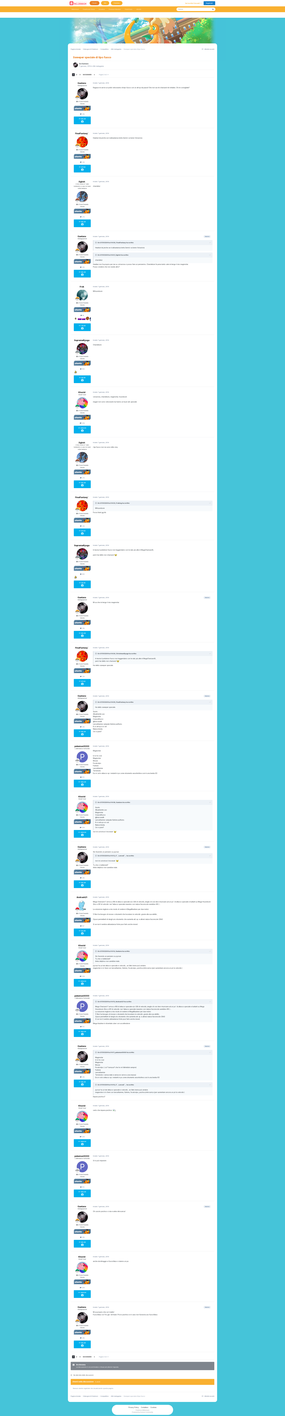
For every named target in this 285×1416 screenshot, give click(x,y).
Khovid (81, 392)
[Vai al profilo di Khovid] (82, 402)
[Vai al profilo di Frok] (82, 295)
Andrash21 (82, 897)
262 (83, 369)
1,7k (83, 217)
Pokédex (117, 3)
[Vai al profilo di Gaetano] (75, 65)
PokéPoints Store (89, 9)
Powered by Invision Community (142, 1412)
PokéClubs (128, 9)
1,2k (83, 162)
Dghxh (82, 181)
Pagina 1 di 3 (103, 74)
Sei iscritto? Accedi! (193, 3)
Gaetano (85, 64)
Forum (94, 3)
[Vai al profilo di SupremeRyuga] (82, 348)
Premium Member (115, 9)
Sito (105, 3)
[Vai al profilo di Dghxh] (82, 196)
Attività (138, 9)
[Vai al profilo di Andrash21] (82, 905)
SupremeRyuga (82, 340)
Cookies (153, 1407)
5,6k (83, 423)
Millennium (75, 9)
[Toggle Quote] (96, 242)
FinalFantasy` (82, 133)
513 (83, 777)
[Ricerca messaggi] (213, 9)
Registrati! (209, 3)
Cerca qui (204, 9)
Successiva (87, 74)
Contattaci (144, 1407)
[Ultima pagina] (94, 74)
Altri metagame (98, 66)
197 (83, 926)
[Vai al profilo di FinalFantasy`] (82, 142)
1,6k (83, 114)
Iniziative (102, 9)
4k (83, 315)
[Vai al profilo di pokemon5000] (82, 756)
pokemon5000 (81, 746)
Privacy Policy (133, 1407)
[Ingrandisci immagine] (115, 555)
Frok (82, 287)
